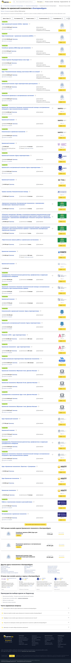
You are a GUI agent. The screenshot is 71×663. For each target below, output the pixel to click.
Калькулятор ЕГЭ (49, 644)
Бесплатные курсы (49, 637)
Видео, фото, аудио (23, 644)
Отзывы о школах (49, 1)
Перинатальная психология (7, 571)
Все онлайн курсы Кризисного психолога (35, 524)
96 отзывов (61, 532)
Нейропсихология (28, 571)
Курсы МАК (3, 568)
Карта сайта (60, 646)
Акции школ (47, 640)
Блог (46, 641)
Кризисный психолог (53, 566)
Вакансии (60, 640)
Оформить (4, 149)
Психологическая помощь (54, 572)
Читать (8, 587)
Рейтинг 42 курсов (5, 11)
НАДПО (26, 578)
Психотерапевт (4, 570)
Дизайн (20, 641)
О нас (59, 645)
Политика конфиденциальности (8, 661)
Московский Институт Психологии (12, 578)
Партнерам (60, 638)
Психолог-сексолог (52, 568)
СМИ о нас (60, 641)
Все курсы (39, 1)
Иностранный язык (36, 637)
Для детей (34, 638)
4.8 (62, 27)
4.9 (62, 111)
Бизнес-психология (5, 567)
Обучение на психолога (29, 570)
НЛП (25, 568)
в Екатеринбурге (38, 8)
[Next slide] (67, 18)
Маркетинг (34, 635)
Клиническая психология (53, 570)
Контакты (60, 637)
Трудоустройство (64, 1)
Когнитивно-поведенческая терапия (9, 572)
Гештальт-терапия (28, 566)
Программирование (23, 638)
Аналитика (21, 642)
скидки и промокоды (23, 598)
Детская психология (52, 571)
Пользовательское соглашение (24, 661)
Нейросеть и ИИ (22, 637)
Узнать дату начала (28, 148)
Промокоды (56, 1)
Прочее (33, 645)
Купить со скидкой (7, 29)
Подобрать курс (48, 642)
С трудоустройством (49, 638)
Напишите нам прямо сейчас (28, 651)
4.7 (62, 194)
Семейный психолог (52, 567)
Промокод (14, 27)
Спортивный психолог (29, 572)
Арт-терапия (27, 567)
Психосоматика (4, 566)
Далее (61, 30)
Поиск (11, 655)
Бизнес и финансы (23, 640)
